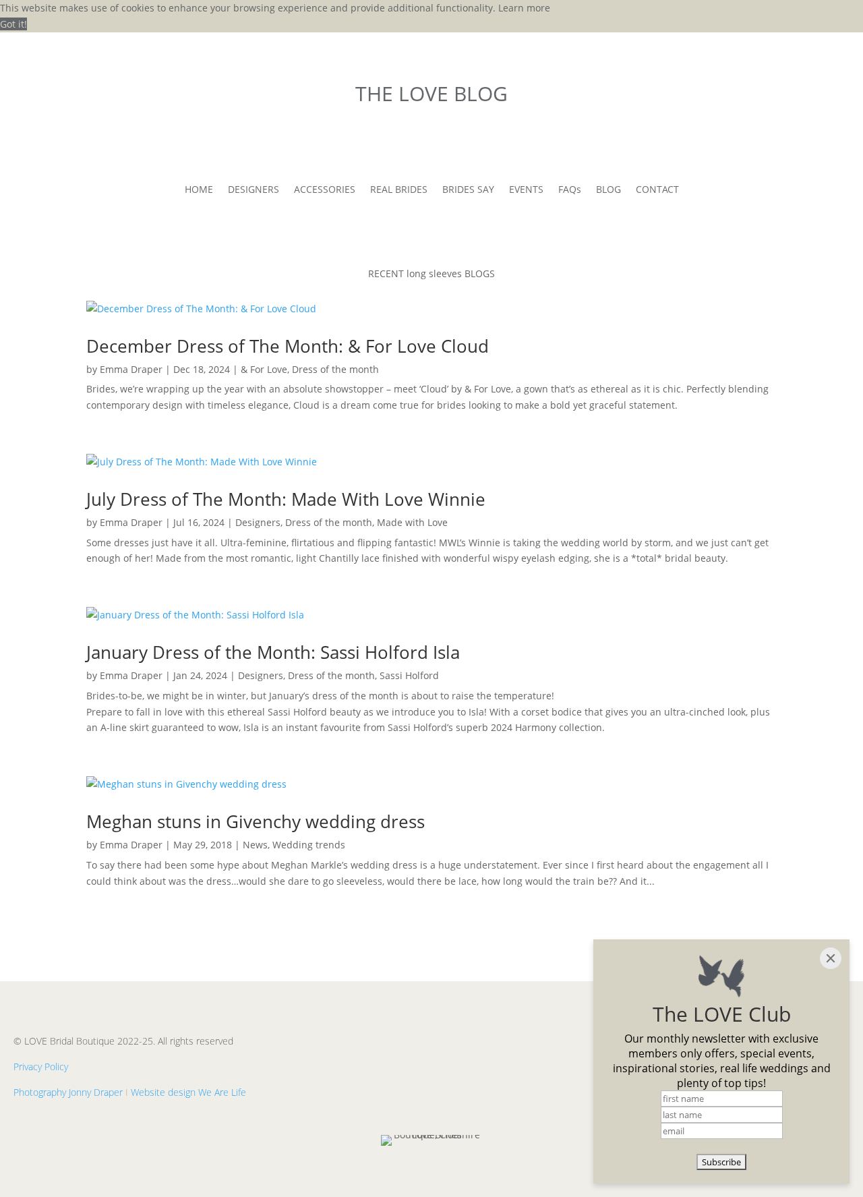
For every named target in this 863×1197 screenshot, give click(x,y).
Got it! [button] (13, 24)
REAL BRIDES (398, 190)
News (255, 844)
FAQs (569, 190)
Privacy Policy (40, 1066)
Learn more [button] (524, 7)
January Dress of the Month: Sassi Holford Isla (273, 652)
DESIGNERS (253, 190)
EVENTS (526, 190)
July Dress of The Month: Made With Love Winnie (285, 499)
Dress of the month (335, 369)
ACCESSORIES (324, 190)
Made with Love (412, 522)
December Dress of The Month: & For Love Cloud (287, 346)
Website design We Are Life (188, 1092)
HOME (199, 190)
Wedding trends (308, 844)
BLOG (608, 190)
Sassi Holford (409, 675)
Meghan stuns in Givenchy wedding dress (255, 821)
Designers (257, 522)
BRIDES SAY (468, 190)
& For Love (264, 369)
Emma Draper (131, 369)
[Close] (830, 958)
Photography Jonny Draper (68, 1092)
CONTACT (657, 190)
